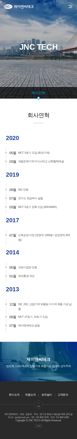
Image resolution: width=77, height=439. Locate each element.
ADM (38, 426)
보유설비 (46, 394)
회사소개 (14, 394)
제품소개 (30, 394)
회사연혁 (38, 93)
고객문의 (63, 394)
